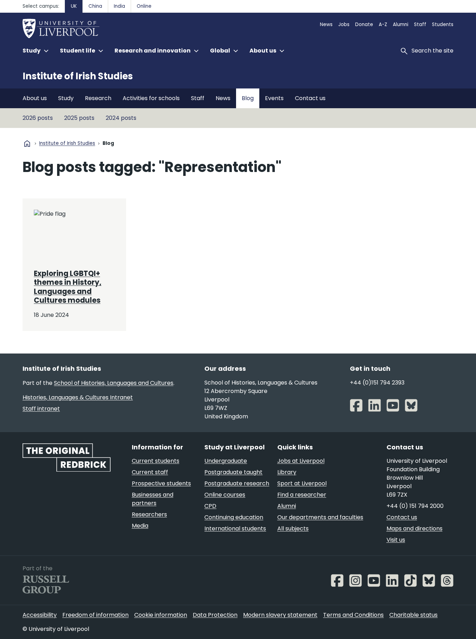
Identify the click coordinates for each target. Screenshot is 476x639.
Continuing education (233, 517)
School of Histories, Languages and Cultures (113, 383)
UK (74, 6)
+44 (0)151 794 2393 (377, 383)
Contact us (310, 98)
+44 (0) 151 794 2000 (415, 506)
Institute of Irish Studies (78, 76)
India (119, 6)
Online (144, 6)
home (27, 143)
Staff (420, 24)
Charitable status (413, 615)
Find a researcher (301, 495)
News (326, 24)
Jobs (344, 24)
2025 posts (79, 118)
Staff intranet (41, 409)
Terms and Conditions (353, 615)
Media (140, 526)
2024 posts (121, 118)
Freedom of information (95, 615)
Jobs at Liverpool (300, 461)
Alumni (400, 24)
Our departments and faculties (320, 517)
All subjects (293, 528)
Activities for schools (151, 98)
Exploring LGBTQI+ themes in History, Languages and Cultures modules (67, 287)
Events (274, 98)
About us (35, 98)
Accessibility (40, 615)
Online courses (224, 495)
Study (66, 98)
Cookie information (160, 615)
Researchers (149, 514)
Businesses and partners (152, 499)
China (95, 6)
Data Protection (215, 615)
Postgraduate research (236, 483)
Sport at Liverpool (302, 483)
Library (286, 472)
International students (235, 528)
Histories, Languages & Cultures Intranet (78, 397)
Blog (248, 98)
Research (98, 98)
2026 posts (38, 118)
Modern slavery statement (280, 615)
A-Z (383, 24)
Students (442, 24)
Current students (155, 461)
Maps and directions (415, 528)
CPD (210, 506)
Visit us (396, 540)
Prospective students (161, 483)
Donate (364, 24)
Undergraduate (225, 461)
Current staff (150, 472)
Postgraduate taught (233, 472)
